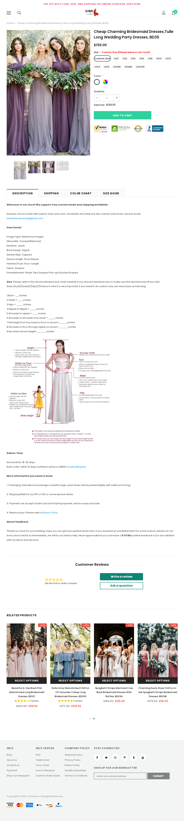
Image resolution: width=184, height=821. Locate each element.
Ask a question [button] (121, 586)
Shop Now (133, 4)
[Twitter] (106, 757)
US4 (133, 58)
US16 (106, 66)
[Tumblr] (133, 757)
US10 (159, 58)
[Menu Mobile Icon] (9, 13)
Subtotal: (99, 105)
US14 (97, 66)
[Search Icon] (19, 13)
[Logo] (92, 12)
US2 (125, 58)
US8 (150, 58)
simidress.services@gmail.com (25, 218)
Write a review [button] (121, 577)
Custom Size (102, 58)
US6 (141, 58)
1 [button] (90, 718)
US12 (168, 58)
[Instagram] (115, 757)
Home (10, 23)
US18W (128, 66)
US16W (117, 66)
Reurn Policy (50, 512)
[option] (48, 92)
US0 (116, 58)
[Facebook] (97, 757)
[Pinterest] (124, 757)
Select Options (27, 680)
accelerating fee (76, 466)
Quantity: (99, 91)
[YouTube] (143, 757)
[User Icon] (164, 13)
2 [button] (94, 718)
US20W (140, 66)
